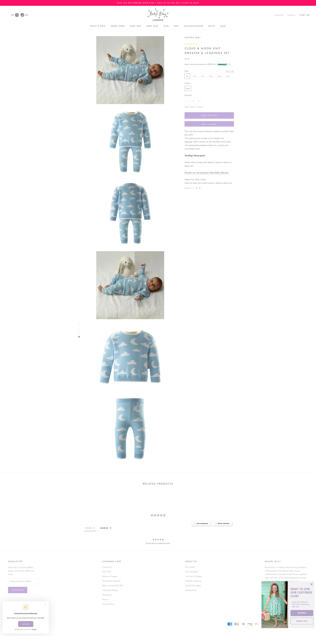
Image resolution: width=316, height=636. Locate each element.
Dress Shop (118, 26)
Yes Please (302, 613)
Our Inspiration (191, 571)
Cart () (305, 15)
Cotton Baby (193, 37)
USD (26, 15)
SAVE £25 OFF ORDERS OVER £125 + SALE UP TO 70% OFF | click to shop (158, 3)
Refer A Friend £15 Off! (112, 585)
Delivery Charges (109, 576)
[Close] (312, 584)
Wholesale (107, 594)
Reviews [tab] (88, 528)
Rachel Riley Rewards (111, 580)
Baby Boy (135, 26)
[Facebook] (193, 188)
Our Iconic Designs (193, 576)
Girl (166, 26)
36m (228, 76)
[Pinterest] (199, 188)
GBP (12, 15)
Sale (223, 26)
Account (279, 15)
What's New (98, 26)
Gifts (211, 26)
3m (187, 76)
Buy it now (209, 124)
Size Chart (106, 571)
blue (188, 88)
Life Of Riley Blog (193, 585)
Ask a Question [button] (202, 523)
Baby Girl (153, 26)
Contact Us (107, 567)
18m (211, 76)
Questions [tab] (104, 528)
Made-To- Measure (193, 580)
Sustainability (191, 590)
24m (219, 76)
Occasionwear (193, 26)
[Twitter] (196, 188)
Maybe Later (301, 621)
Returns (105, 599)
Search (292, 15)
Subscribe (18, 590)
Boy (176, 26)
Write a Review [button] (223, 523)
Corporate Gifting (109, 590)
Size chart (229, 70)
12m (202, 76)
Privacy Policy (108, 604)
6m (194, 76)
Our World (190, 567)
